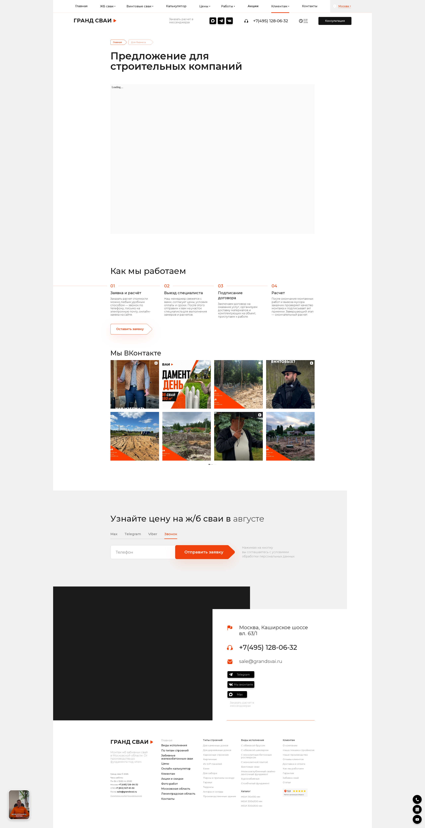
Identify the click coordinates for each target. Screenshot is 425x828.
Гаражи (207, 782)
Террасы (208, 787)
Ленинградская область (178, 793)
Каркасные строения (216, 754)
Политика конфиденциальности (126, 795)
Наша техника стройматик (299, 750)
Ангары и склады (213, 791)
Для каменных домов (215, 745)
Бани (206, 768)
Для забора (210, 773)
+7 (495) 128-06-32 (128, 784)
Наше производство (295, 754)
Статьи (287, 782)
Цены (165, 763)
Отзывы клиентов (293, 759)
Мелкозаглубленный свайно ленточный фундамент (258, 773)
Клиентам (168, 773)
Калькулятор (176, 6)
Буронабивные (250, 778)
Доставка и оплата (294, 764)
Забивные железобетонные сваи (177, 757)
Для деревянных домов (217, 750)
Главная (81, 6)
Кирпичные (210, 759)
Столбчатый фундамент (255, 783)
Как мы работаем (293, 768)
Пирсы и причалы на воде (218, 778)
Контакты (309, 6)
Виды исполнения (174, 745)
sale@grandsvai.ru (260, 661)
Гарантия (288, 773)
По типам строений (175, 750)
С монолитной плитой (254, 762)
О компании (290, 745)
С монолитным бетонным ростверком (256, 756)
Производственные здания (219, 796)
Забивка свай (291, 778)
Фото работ (169, 783)
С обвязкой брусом (253, 745)
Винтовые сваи (250, 766)
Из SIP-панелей (212, 764)
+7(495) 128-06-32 (270, 21)
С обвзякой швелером (254, 750)
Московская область (175, 788)
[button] (110, 410)
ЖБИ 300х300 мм (251, 805)
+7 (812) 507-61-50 (125, 788)
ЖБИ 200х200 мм (251, 801)
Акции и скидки (172, 778)
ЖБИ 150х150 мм (250, 796)
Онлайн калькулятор (176, 768)
